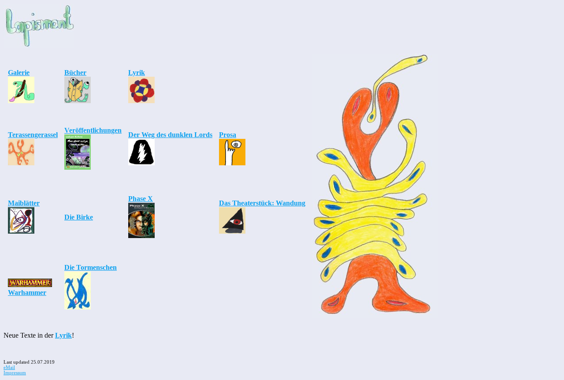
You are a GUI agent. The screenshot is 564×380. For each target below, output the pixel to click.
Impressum (15, 372)
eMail (9, 367)
